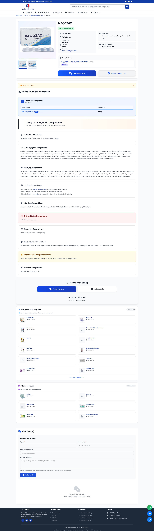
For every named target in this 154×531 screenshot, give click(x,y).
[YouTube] (129, 1)
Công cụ (96, 12)
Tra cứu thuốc (56, 513)
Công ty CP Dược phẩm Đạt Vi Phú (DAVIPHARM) (77, 62)
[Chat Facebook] (149, 519)
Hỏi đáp (70, 12)
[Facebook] (126, 1)
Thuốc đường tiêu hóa (37, 15)
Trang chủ (28, 12)
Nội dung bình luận (26, 457)
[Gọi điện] (149, 507)
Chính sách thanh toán (87, 518)
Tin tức (57, 12)
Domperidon (105, 36)
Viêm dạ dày (36, 189)
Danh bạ (83, 12)
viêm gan (43, 189)
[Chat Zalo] (149, 513)
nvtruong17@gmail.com (120, 518)
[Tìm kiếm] (127, 7)
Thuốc (26, 15)
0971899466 (117, 515)
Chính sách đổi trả (86, 520)
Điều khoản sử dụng (86, 513)
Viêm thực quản (34, 194)
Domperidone (31, 112)
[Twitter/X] (132, 1)
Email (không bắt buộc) (26, 449)
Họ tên (22, 442)
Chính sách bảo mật (86, 515)
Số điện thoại (82, 442)
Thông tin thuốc (42, 12)
